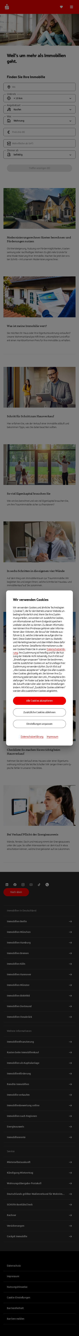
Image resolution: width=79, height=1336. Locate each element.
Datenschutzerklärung (32, 736)
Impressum (52, 736)
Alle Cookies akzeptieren (39, 700)
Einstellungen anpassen (39, 724)
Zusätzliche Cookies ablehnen (39, 712)
